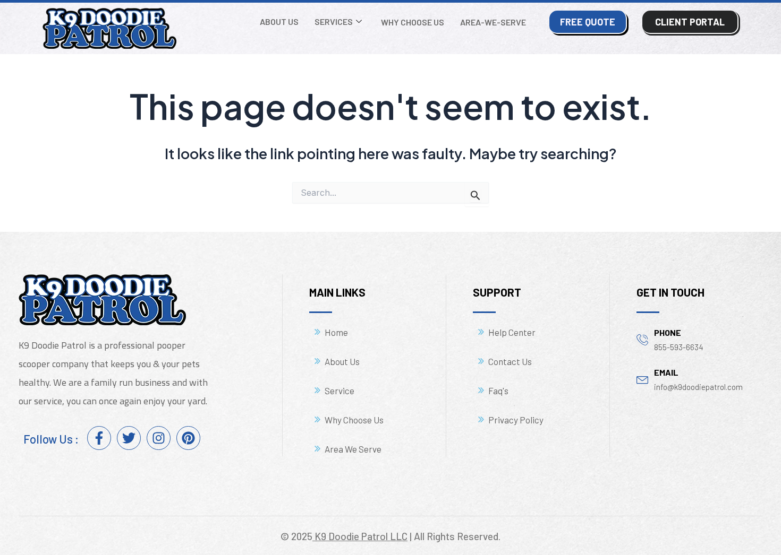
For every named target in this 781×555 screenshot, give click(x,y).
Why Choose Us (412, 22)
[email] (642, 378)
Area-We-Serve (493, 22)
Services (334, 21)
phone (667, 332)
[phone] (642, 339)
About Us (279, 21)
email (666, 372)
